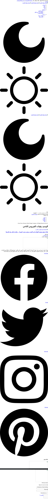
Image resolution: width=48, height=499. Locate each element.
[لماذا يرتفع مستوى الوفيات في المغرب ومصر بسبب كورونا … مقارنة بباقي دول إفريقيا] (41, 229)
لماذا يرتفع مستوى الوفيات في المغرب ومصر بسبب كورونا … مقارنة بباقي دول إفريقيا (27, 232)
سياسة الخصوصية (28, 0)
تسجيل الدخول (34, 214)
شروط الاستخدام (20, 0)
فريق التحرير (45, 235)
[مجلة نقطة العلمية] (35, 2)
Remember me (44, 492)
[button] (46, 1)
